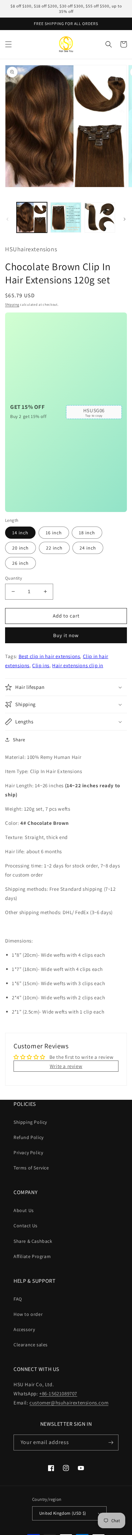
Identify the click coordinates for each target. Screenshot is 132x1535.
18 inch (87, 533)
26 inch (20, 563)
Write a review (66, 1066)
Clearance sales (31, 1345)
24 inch (88, 548)
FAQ (18, 1299)
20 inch (20, 548)
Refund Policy (29, 1137)
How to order (28, 1314)
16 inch (54, 533)
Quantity (13, 578)
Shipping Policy (30, 1122)
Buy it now (66, 635)
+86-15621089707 (58, 1393)
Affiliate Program (32, 1256)
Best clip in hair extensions (49, 656)
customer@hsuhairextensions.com (68, 1402)
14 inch (20, 533)
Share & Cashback (33, 1241)
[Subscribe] (110, 1442)
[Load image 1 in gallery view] (32, 217)
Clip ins (40, 665)
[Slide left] (7, 219)
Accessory (24, 1329)
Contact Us (26, 1226)
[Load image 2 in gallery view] (65, 217)
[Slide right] (124, 219)
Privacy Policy (28, 1152)
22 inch (54, 548)
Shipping (12, 304)
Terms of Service (31, 1168)
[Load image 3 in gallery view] (100, 217)
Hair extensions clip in (77, 665)
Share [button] (19, 740)
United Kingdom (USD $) (62, 1513)
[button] (8, 44)
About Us (24, 1210)
